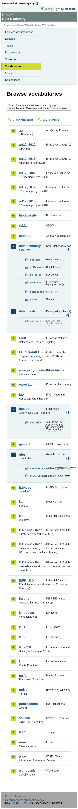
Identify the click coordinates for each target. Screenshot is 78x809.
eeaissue (35, 282)
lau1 (22, 627)
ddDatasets (37, 267)
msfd (23, 675)
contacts (35, 259)
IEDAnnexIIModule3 (32, 544)
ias (21, 501)
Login (47, 9)
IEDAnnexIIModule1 (32, 530)
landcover (26, 612)
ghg (22, 454)
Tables (9, 45)
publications (28, 704)
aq (21, 130)
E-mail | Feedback (15, 796)
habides (25, 487)
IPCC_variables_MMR (37, 475)
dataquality (27, 311)
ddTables (35, 274)
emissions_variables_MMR (37, 468)
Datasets (10, 38)
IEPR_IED (26, 580)
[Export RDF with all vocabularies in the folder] (67, 250)
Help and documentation (19, 32)
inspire (24, 598)
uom (22, 742)
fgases (24, 408)
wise (22, 756)
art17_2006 (27, 173)
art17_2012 (27, 187)
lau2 (22, 637)
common (25, 235)
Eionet (20, 25)
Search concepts (51, 120)
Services (10, 73)
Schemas (10, 59)
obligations (37, 291)
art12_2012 (27, 144)
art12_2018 (27, 158)
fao (21, 394)
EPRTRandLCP (31, 352)
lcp (21, 661)
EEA (21, 3)
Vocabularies (13, 66)
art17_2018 (27, 201)
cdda (23, 225)
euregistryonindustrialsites (32, 370)
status (33, 299)
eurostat (25, 384)
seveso (24, 718)
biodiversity (28, 215)
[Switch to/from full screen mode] (54, 9)
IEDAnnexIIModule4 (32, 562)
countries (36, 422)
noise (23, 689)
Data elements (13, 52)
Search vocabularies (23, 120)
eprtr (22, 338)
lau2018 (25, 647)
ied (21, 516)
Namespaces (12, 79)
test (22, 732)
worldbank (27, 770)
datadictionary (30, 246)
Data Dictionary (33, 25)
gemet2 (24, 444)
